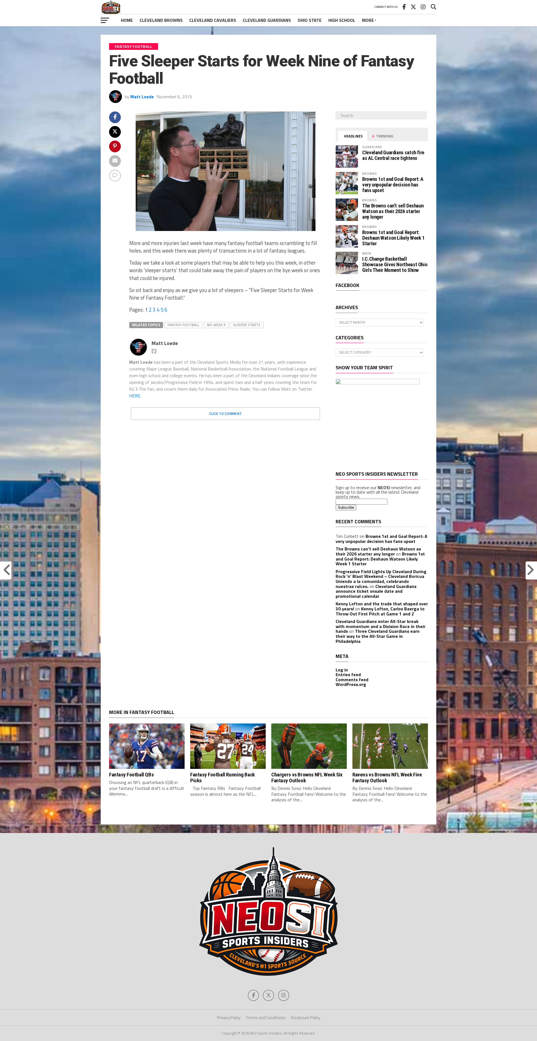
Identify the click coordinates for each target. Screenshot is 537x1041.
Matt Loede (142, 96)
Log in (342, 669)
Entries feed (348, 674)
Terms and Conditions (266, 1017)
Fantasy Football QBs (131, 774)
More (368, 20)
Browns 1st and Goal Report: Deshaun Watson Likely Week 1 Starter (393, 237)
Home (127, 20)
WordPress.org (351, 684)
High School (341, 20)
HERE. (135, 395)
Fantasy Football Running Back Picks (222, 777)
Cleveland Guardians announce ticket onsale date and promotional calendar (376, 591)
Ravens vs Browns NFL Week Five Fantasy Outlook (387, 777)
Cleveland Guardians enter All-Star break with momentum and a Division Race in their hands (380, 626)
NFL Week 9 (216, 325)
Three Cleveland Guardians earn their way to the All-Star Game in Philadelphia (378, 636)
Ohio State (310, 20)
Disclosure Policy (305, 1017)
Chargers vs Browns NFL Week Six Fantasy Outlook (307, 777)
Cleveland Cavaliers (212, 20)
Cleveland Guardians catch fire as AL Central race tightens (393, 155)
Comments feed (352, 679)
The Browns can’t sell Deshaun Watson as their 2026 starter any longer (392, 211)
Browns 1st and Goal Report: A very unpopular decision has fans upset (392, 184)
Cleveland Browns (161, 20)
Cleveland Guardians (267, 20)
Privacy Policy (229, 1017)
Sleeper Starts (246, 325)
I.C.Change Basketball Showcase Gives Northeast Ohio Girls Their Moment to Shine (394, 264)
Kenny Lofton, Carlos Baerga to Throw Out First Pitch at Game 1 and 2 (380, 611)
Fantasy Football (183, 325)
